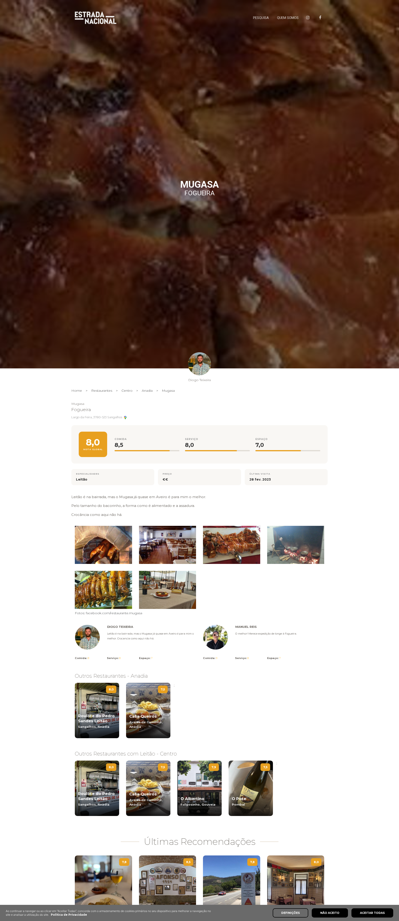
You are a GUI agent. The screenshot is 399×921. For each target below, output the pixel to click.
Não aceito (329, 913)
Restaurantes (101, 390)
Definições (290, 913)
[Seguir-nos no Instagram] (308, 18)
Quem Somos (288, 18)
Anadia (147, 390)
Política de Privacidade (69, 914)
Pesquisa (261, 18)
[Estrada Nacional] (95, 18)
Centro (127, 390)
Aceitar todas (372, 913)
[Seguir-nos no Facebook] (321, 18)
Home (76, 390)
